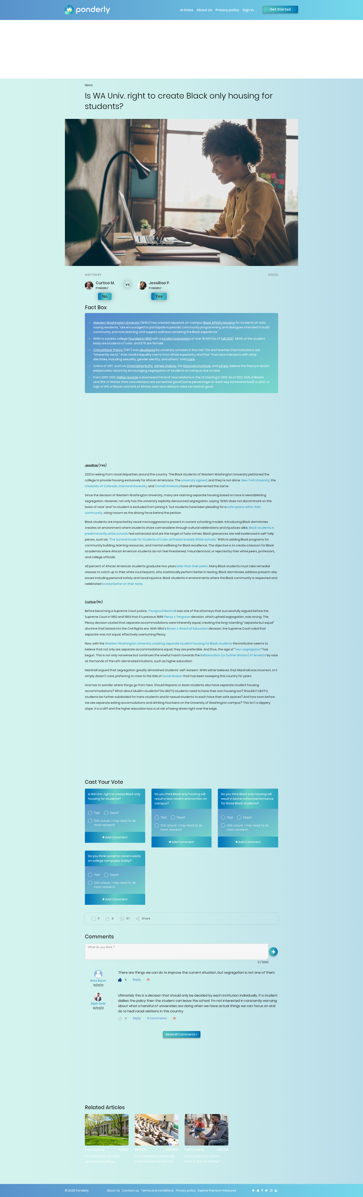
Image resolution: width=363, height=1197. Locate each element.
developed (147, 350)
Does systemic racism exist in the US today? (203, 1159)
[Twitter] (266, 1190)
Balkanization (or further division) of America (233, 655)
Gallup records (127, 377)
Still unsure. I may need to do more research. (115, 823)
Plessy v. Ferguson (177, 617)
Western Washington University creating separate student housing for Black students (168, 643)
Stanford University (133, 486)
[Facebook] (262, 1190)
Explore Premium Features (217, 1190)
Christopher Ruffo (140, 366)
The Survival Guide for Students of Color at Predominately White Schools (163, 539)
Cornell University (167, 486)
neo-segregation (248, 649)
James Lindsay (165, 366)
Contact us (130, 1190)
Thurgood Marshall (162, 611)
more (191, 359)
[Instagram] (271, 1190)
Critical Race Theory (108, 350)
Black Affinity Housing (219, 323)
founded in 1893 (140, 339)
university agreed (194, 480)
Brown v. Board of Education (187, 628)
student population (176, 339)
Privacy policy (227, 10)
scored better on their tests (122, 584)
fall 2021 (226, 339)
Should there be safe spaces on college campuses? (102, 1159)
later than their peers (192, 566)
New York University (255, 480)
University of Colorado (101, 486)
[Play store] (254, 1190)
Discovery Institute (197, 366)
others (223, 366)
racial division (172, 676)
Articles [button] (186, 10)
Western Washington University (116, 323)
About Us (204, 10)
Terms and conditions (157, 1190)
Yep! (97, 813)
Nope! (114, 813)
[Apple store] (258, 1190)
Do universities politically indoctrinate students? (155, 1159)
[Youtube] (276, 1190)
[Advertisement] (181, 49)
